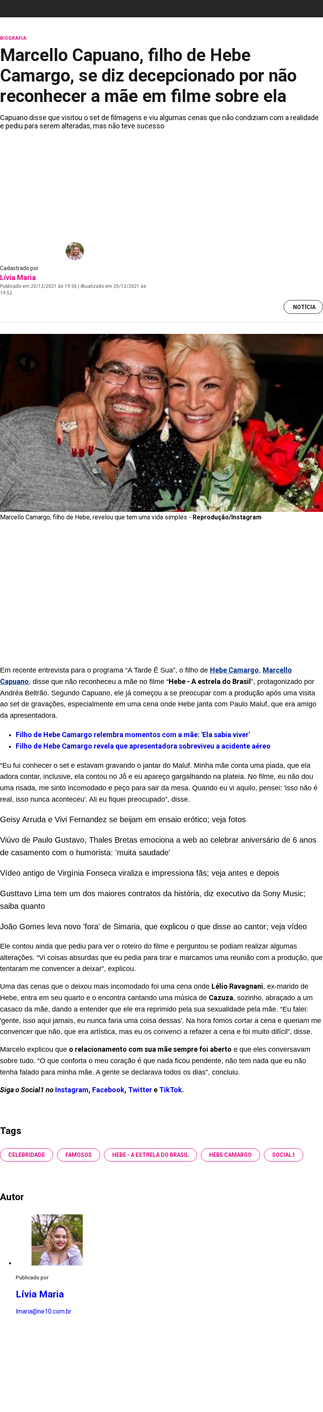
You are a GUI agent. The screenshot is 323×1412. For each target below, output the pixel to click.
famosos (78, 1155)
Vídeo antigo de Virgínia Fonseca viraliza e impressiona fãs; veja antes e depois (139, 873)
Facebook (108, 1090)
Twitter (141, 1090)
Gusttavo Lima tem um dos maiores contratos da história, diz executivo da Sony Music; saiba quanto (153, 899)
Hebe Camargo (230, 1155)
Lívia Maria (18, 277)
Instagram (72, 1090)
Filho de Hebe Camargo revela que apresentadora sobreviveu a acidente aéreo (143, 746)
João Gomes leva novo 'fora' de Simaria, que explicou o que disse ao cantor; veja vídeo (153, 926)
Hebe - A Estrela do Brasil (150, 1155)
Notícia (304, 307)
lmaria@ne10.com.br (43, 1311)
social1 (283, 1155)
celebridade (26, 1155)
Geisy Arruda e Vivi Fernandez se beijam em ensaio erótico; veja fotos (123, 819)
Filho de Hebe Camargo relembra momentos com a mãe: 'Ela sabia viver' (133, 734)
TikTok (170, 1090)
